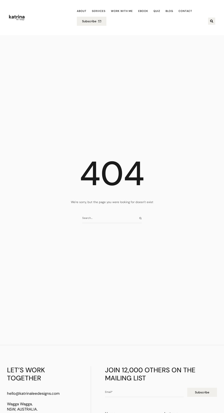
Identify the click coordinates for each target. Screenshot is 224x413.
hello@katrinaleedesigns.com (33, 393)
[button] (91, 21)
